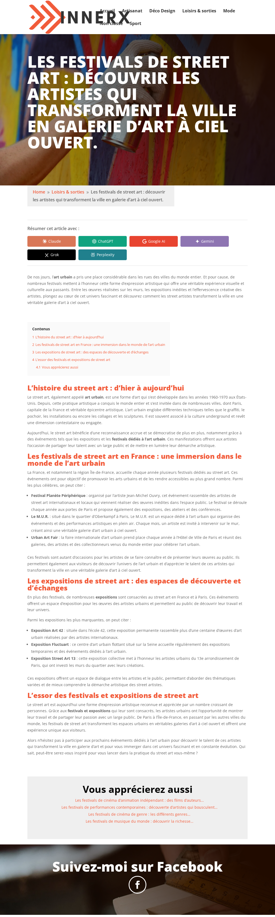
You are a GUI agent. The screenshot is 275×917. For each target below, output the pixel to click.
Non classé (111, 24)
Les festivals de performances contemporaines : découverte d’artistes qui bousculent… (139, 807)
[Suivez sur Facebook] (137, 885)
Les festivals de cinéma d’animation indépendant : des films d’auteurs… (139, 800)
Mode (229, 11)
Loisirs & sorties (199, 11)
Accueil (107, 11)
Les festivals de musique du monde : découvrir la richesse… (139, 821)
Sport (135, 24)
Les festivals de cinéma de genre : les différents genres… (139, 814)
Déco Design (162, 11)
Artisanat (132, 11)
